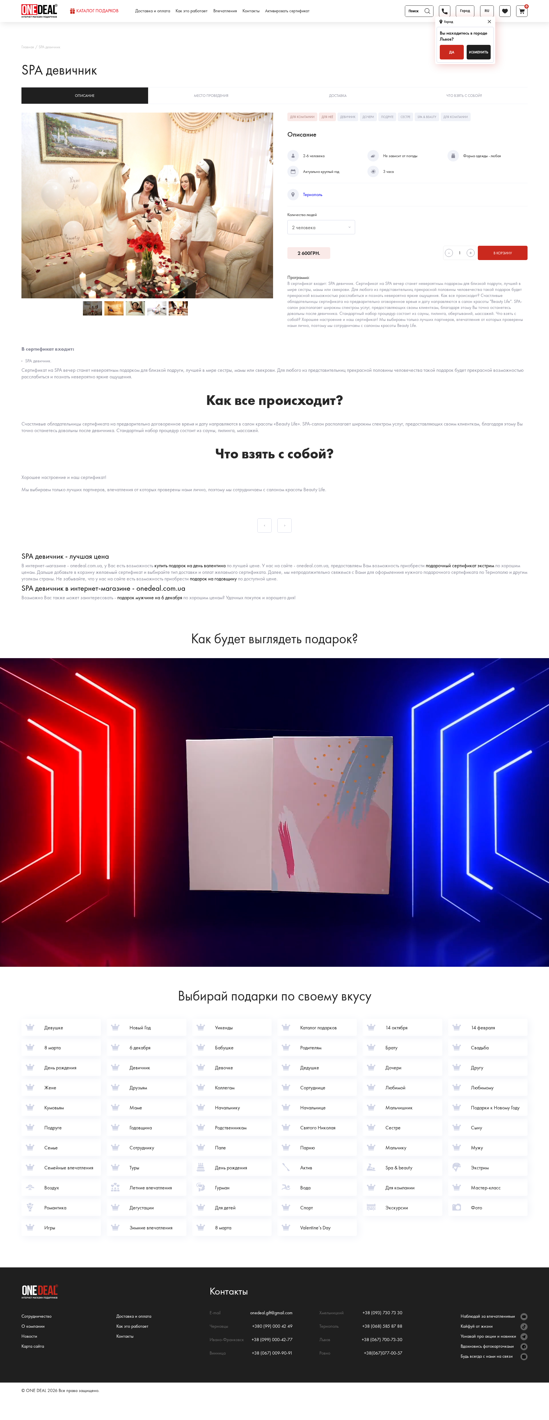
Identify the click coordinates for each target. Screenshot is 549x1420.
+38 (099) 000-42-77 (272, 1340)
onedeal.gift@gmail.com (271, 1313)
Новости (29, 1336)
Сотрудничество (36, 1316)
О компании (33, 1326)
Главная (27, 46)
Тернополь (312, 194)
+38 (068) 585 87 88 (382, 1326)
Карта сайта (32, 1346)
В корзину (503, 253)
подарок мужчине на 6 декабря (149, 597)
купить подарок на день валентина (190, 565)
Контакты (251, 11)
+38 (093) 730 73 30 (382, 1313)
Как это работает (192, 11)
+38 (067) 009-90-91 (272, 1353)
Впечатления (225, 11)
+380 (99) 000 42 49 (272, 1326)
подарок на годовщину (213, 578)
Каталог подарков (97, 11)
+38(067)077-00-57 (383, 1353)
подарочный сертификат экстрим (460, 565)
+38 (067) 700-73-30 (382, 1340)
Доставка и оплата (152, 11)
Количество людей (302, 214)
